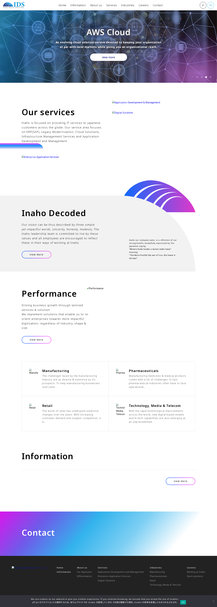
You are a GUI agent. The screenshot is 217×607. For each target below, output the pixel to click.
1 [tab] (196, 78)
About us (96, 5)
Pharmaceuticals (158, 576)
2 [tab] (201, 78)
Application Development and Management (121, 571)
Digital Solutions (106, 580)
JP (203, 5)
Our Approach (84, 571)
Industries (127, 5)
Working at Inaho (196, 571)
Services (111, 5)
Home (62, 5)
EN (210, 5)
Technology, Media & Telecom (165, 584)
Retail (153, 580)
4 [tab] (210, 78)
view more (108, 57)
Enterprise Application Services (114, 576)
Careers (144, 5)
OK (183, 602)
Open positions (195, 576)
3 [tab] (205, 78)
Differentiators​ (84, 576)
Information (78, 5)
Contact (158, 5)
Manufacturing (157, 571)
